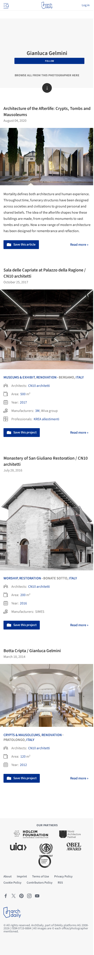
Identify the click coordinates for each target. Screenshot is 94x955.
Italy (80, 377)
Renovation (46, 377)
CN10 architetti (39, 385)
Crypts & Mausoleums (21, 735)
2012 (23, 764)
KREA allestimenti (46, 419)
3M (37, 410)
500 (23, 394)
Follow (49, 61)
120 (23, 756)
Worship (10, 578)
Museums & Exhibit (19, 377)
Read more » (79, 244)
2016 (23, 603)
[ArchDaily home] (46, 5)
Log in (86, 5)
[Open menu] (6, 5)
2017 (23, 402)
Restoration (30, 578)
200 (23, 595)
